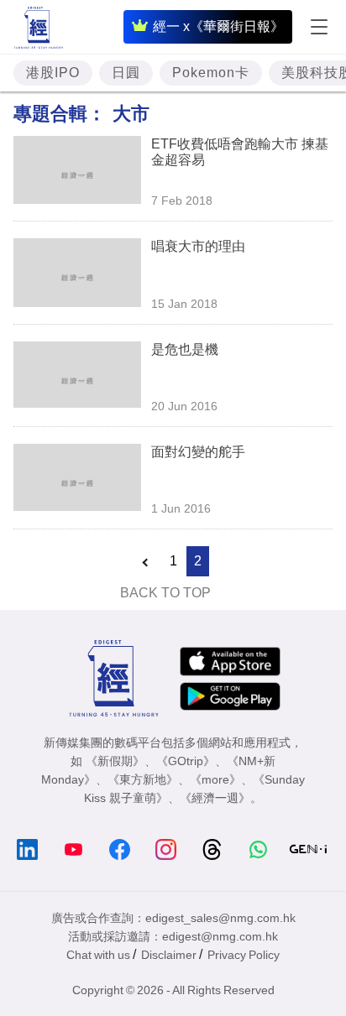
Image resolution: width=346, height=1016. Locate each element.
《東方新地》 (142, 779)
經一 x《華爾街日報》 (218, 26)
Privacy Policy (243, 954)
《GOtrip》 (185, 761)
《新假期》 (115, 761)
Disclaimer (169, 954)
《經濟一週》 (215, 798)
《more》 (215, 779)
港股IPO (53, 72)
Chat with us (98, 954)
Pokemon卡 (210, 72)
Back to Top (165, 593)
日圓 (126, 72)
